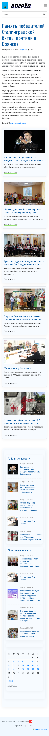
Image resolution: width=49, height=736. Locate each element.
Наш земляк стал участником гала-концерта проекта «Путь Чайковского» (23, 159)
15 (33, 665)
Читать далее (10, 172)
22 (33, 669)
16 (37, 665)
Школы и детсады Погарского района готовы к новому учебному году (22, 211)
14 (28, 665)
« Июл (10, 681)
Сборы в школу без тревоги (18, 368)
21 (28, 669)
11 (13, 665)
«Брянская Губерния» (18, 123)
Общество (23, 50)
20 (23, 669)
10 (9, 665)
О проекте (18, 725)
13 (23, 665)
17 (9, 669)
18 (13, 669)
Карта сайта (28, 725)
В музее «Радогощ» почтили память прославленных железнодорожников (22, 318)
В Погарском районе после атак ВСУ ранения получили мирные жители (22, 421)
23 (38, 669)
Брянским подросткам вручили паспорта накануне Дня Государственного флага (24, 263)
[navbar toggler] (45, 6)
